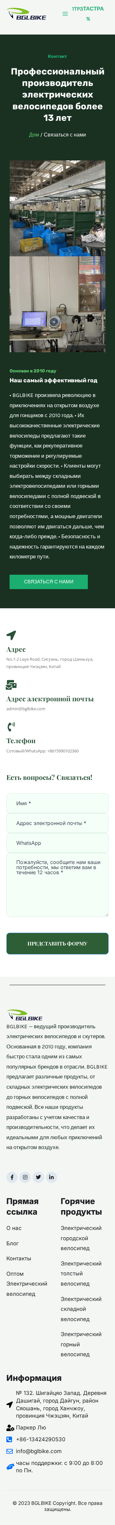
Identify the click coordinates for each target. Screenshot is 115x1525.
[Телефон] (11, 727)
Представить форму (57, 943)
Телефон (20, 740)
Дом (34, 135)
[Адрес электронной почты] (11, 685)
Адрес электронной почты (50, 698)
